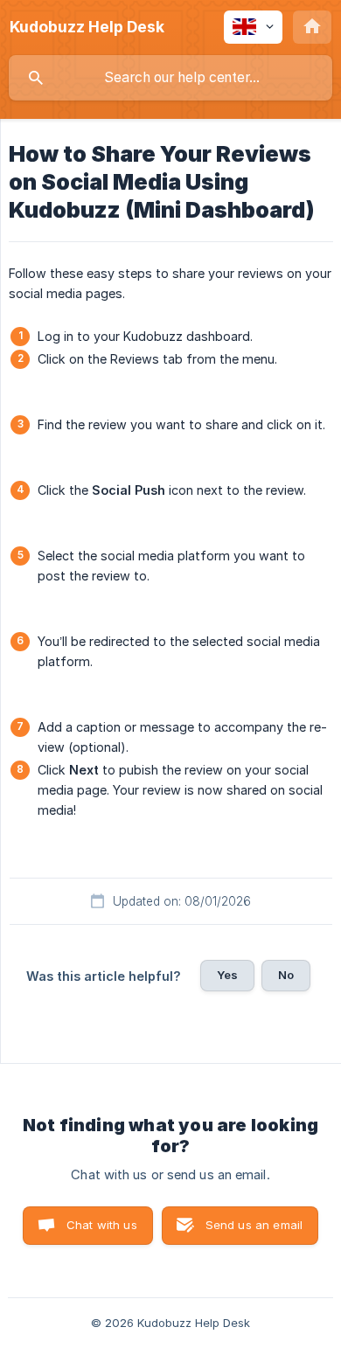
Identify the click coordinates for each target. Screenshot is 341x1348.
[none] (87, 27)
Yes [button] (227, 975)
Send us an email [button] (254, 1225)
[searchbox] (170, 78)
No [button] (286, 975)
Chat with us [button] (101, 1225)
